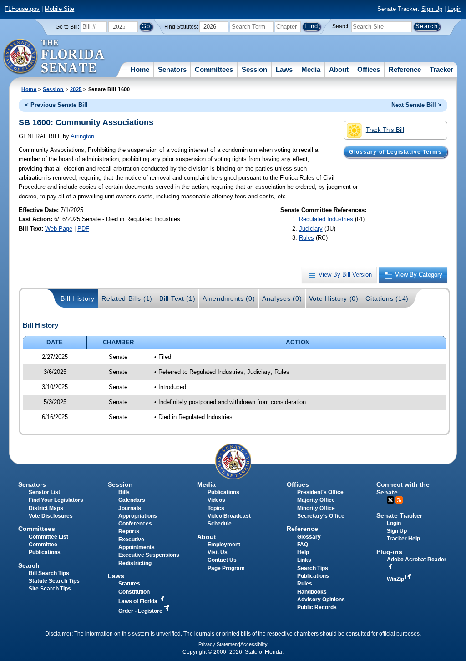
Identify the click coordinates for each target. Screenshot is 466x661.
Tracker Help (403, 538)
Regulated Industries (326, 219)
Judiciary (311, 228)
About (339, 69)
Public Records (317, 607)
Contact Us (222, 560)
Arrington (82, 136)
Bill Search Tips (49, 573)
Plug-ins (389, 551)
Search (341, 26)
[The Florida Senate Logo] (54, 57)
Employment (224, 544)
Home (140, 69)
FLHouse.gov (22, 8)
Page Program (226, 568)
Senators (172, 69)
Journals (129, 508)
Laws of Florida (138, 601)
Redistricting (135, 563)
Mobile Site (59, 8)
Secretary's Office (320, 516)
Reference (405, 69)
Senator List (44, 492)
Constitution (134, 592)
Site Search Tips (50, 588)
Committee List (48, 537)
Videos (216, 500)
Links (304, 560)
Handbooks (312, 592)
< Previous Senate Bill (56, 104)
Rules (306, 237)
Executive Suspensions (148, 555)
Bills (124, 492)
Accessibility (254, 644)
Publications (223, 492)
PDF (83, 228)
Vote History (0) (334, 298)
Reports (128, 531)
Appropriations (137, 516)
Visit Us (218, 552)
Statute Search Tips (54, 581)
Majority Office (316, 500)
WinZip (396, 579)
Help (303, 552)
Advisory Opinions (321, 599)
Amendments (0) (229, 298)
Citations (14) (387, 298)
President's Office (320, 492)
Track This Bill (385, 129)
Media (310, 69)
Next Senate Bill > (416, 104)
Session (254, 69)
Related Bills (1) (126, 298)
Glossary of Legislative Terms (395, 152)
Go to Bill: (67, 27)
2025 (76, 89)
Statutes (129, 583)
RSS (399, 500)
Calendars (131, 500)
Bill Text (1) (177, 298)
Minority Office (316, 508)
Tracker (441, 69)
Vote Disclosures (51, 516)
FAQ (302, 544)
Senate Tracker (399, 515)
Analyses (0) (282, 298)
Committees (214, 69)
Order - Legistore (141, 611)
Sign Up (431, 8)
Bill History (77, 298)
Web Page (58, 228)
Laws (284, 69)
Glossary (309, 537)
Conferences (135, 523)
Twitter (390, 500)
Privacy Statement (218, 644)
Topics (216, 508)
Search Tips (312, 568)
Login (454, 8)
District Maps (46, 508)
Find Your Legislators (56, 500)
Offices (368, 69)
